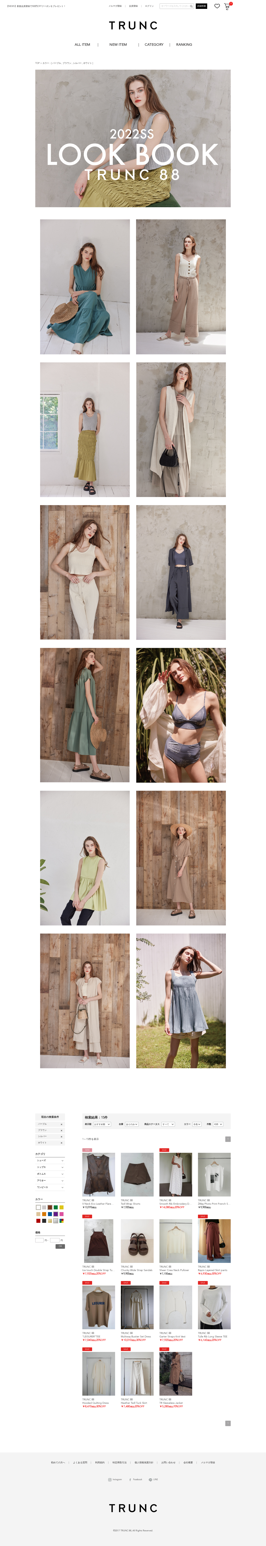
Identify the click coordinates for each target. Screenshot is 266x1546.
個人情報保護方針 (144, 1462)
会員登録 (133, 6)
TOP (37, 63)
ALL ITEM (82, 45)
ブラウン (67, 63)
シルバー (77, 63)
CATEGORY (154, 45)
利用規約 (100, 1462)
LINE (155, 1480)
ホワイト (87, 63)
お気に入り (217, 6)
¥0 (227, 10)
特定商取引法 (120, 1462)
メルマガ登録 (115, 6)
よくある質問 (80, 1462)
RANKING (184, 45)
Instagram (117, 1480)
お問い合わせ (168, 1462)
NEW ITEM (118, 45)
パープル (57, 63)
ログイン (149, 6)
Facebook (137, 1480)
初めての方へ (58, 1462)
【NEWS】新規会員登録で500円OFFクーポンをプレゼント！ (36, 6)
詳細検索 (201, 6)
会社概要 (188, 1462)
